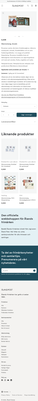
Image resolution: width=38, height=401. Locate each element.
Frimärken (4, 302)
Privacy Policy (5, 395)
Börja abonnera (5, 336)
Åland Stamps (11, 400)
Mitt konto (4, 339)
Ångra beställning (29, 395)
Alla (2, 305)
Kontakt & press (6, 365)
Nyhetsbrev (4, 357)
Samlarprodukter (6, 317)
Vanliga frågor (5, 367)
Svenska (6, 391)
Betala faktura (5, 341)
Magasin (3, 352)
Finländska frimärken (7, 312)
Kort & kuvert (5, 328)
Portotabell (4, 370)
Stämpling (4, 102)
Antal (2, 111)
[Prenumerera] (34, 270)
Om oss (3, 362)
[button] (2, 6)
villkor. (28, 274)
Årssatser (4, 323)
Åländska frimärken (7, 310)
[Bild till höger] (23, 36)
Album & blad (5, 325)
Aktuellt (3, 350)
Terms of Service (17, 395)
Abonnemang (5, 333)
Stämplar (4, 354)
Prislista (3, 372)
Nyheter (3, 308)
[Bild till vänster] (15, 36)
